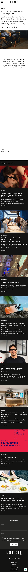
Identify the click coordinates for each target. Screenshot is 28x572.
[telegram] (17, 27)
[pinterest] (7, 27)
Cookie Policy (14, 569)
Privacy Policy (23, 540)
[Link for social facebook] (12, 558)
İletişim (14, 564)
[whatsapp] (14, 27)
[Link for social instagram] (15, 558)
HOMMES (4, 8)
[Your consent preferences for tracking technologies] (25, 569)
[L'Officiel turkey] (14, 2)
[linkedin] (10, 27)
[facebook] (5, 27)
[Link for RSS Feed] (19, 558)
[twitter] (12, 27)
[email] (2, 27)
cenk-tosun (5, 151)
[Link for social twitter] (9, 558)
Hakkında (14, 562)
